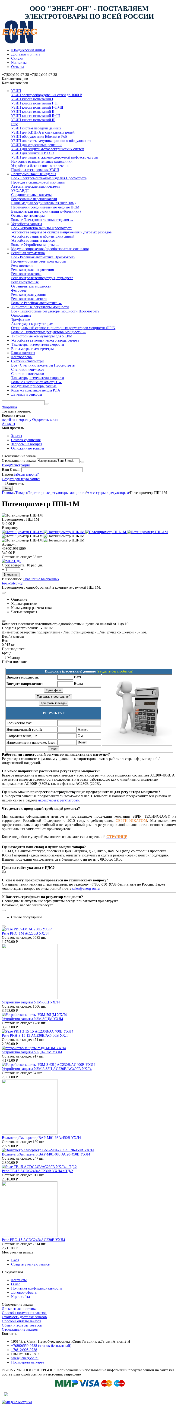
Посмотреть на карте (27, 1362)
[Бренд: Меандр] (11, 561)
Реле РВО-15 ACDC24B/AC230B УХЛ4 (33, 1240)
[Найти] (46, 403)
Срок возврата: (13, 565)
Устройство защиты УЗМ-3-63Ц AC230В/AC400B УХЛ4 (47, 1069)
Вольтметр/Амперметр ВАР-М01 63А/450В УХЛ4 (41, 1138)
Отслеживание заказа (19, 460)
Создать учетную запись (21, 479)
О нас (15, 1284)
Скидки (17, 58)
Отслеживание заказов (20, 1329)
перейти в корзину (16, 420)
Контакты (19, 62)
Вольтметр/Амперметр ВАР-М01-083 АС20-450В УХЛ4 (46, 1154)
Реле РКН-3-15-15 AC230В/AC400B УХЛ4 (36, 1035)
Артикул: (9, 544)
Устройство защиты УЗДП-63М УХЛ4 (32, 1052)
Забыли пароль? (26, 474)
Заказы (16, 436)
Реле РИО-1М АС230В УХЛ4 (25, 933)
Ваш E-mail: (11, 469)
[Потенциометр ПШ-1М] (23, 532)
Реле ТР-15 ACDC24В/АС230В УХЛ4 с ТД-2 (37, 1171)
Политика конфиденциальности (36, 1288)
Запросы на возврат (26, 444)
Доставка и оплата (25, 54)
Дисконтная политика (19, 1309)
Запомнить (15, 484)
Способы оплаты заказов (21, 1321)
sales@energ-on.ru (86, 888)
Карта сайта (20, 1297)
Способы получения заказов (24, 1313)
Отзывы (17, 67)
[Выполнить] (82, 461)
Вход (6, 465)
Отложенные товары (27, 448)
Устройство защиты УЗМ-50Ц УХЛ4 (31, 1002)
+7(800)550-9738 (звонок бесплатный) (41, 1346)
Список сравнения (26, 440)
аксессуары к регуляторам (58, 800)
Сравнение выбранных (41, 579)
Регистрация (20, 465)
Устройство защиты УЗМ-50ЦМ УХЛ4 (32, 1019)
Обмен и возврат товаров (22, 1325)
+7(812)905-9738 (24, 1350)
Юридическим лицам (28, 50)
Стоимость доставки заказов (24, 1317)
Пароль (7, 474)
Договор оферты (24, 1292)
